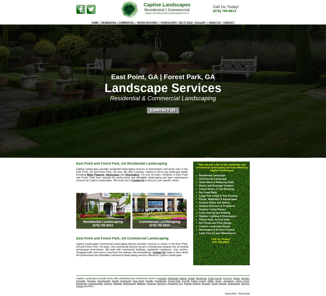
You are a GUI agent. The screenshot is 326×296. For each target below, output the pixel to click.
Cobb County (215, 278)
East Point (138, 281)
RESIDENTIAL (108, 22)
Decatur (245, 278)
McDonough (129, 283)
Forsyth (186, 281)
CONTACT (228, 22)
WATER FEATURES (147, 22)
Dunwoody (125, 281)
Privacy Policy (231, 293)
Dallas (236, 278)
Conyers (227, 278)
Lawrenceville (95, 283)
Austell (191, 278)
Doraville (80, 281)
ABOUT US (215, 22)
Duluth (115, 281)
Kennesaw (81, 283)
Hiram (218, 281)
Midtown (141, 283)
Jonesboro (228, 281)
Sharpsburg (234, 283)
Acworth (162, 278)
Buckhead (201, 278)
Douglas (91, 281)
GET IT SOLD (186, 22)
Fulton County (198, 281)
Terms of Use (244, 293)
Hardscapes (112, 174)
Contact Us (138, 180)
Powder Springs (192, 283)
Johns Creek (242, 281)
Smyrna (245, 283)
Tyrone (79, 286)
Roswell (206, 283)
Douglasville (104, 281)
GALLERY (200, 22)
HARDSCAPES (169, 22)
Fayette (149, 281)
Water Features (95, 174)
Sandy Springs (219, 283)
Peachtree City (175, 283)
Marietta (118, 283)
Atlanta (183, 278)
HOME (95, 22)
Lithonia (108, 283)
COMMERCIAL (126, 22)
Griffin (211, 281)
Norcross (161, 283)
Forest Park (174, 281)
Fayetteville (160, 281)
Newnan (151, 283)
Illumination (132, 174)
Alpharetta (173, 278)
